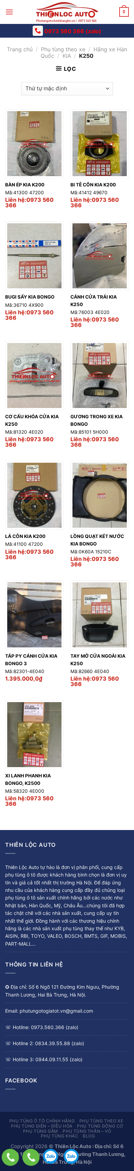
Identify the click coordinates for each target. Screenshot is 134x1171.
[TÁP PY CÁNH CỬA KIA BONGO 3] (34, 614)
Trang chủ (20, 49)
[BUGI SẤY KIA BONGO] (34, 255)
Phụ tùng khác (59, 1136)
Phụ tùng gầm (40, 1131)
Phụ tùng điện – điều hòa (41, 1126)
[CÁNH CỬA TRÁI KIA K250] (99, 255)
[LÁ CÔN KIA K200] (34, 495)
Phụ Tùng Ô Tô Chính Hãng (42, 1120)
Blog (89, 1136)
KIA (67, 55)
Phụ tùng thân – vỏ (87, 1131)
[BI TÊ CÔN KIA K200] (99, 143)
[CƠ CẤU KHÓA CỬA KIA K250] (34, 375)
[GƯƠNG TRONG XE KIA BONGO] (99, 375)
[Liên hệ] (10, 1157)
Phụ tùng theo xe (63, 49)
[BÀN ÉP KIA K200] (34, 143)
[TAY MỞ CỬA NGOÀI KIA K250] (99, 614)
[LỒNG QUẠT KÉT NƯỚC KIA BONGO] (99, 495)
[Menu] (9, 11)
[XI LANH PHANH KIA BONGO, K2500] (34, 734)
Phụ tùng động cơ (100, 1126)
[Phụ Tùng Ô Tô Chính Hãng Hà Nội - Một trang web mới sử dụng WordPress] (67, 12)
